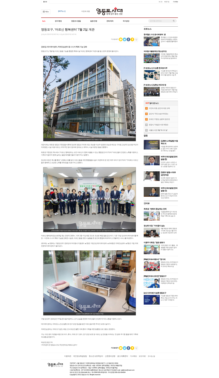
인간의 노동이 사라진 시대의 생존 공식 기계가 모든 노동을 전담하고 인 (169, 164)
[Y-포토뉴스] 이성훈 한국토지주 (155, 68)
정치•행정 (58, 21)
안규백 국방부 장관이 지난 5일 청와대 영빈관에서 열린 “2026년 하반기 (169, 180)
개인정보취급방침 (80, 356)
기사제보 (175, 2)
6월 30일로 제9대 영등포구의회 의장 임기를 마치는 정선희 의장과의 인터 (169, 231)
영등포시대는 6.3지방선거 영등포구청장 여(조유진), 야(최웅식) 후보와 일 (169, 281)
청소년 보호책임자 (96, 356)
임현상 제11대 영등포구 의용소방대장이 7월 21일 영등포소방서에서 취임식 (169, 90)
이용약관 (67, 356)
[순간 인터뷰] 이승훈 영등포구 (155, 293)
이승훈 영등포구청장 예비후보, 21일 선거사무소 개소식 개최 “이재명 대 (169, 298)
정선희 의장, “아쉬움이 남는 (154, 226)
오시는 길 (151, 356)
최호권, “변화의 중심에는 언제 (155, 209)
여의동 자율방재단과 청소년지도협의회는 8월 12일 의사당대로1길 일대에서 (169, 56)
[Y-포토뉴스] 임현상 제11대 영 (155, 85)
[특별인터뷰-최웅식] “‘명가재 (154, 259)
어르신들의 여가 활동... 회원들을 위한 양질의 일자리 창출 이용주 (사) (169, 247)
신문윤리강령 (110, 356)
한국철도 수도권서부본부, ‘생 (155, 34)
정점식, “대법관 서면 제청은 (158, 125)
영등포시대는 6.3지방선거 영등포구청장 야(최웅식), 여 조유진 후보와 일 (169, 264)
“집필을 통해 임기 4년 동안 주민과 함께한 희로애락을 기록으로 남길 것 (169, 214)
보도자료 (142, 356)
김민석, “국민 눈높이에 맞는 (158, 114)
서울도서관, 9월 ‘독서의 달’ (158, 130)
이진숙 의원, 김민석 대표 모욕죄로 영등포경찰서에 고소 (88, 11)
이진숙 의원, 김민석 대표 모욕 (159, 108)
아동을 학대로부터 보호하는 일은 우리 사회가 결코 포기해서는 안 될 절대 (169, 149)
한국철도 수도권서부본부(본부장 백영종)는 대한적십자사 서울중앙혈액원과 (169, 39)
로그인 (160, 2)
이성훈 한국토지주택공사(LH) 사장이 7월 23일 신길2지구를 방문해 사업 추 (169, 73)
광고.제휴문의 (122, 356)
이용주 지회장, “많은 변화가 (154, 242)
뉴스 (43, 21)
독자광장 (126, 21)
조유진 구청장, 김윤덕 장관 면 (159, 119)
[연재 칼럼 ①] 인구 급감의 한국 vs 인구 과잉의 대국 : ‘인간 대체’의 (169, 196)
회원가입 (166, 2)
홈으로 (45, 2)
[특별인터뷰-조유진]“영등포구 (155, 276)
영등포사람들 (76, 21)
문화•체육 (110, 21)
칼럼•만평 (93, 21)
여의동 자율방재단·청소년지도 (155, 51)
